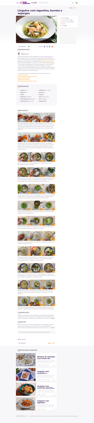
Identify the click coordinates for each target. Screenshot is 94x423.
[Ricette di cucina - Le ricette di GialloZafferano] (77, 3)
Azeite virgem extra (24, 98)
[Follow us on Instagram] (47, 47)
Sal (39, 98)
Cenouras (41, 94)
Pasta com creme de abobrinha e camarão (27, 81)
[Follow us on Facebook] (45, 47)
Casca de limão (42, 101)
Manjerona (22, 96)
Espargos (22, 92)
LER (53, 379)
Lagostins (41, 90)
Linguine (22, 90)
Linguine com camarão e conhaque (43, 372)
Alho (40, 96)
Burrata (41, 92)
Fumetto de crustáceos (46, 61)
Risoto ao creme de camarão (24, 78)
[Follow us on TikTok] (50, 47)
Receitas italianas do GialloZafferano (28, 2)
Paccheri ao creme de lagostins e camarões (27, 76)
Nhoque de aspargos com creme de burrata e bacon (46, 357)
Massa (19, 7)
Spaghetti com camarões (23, 79)
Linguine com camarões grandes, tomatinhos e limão (45, 387)
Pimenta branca (24, 101)
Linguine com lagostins (23, 74)
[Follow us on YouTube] (52, 47)
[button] (51, 318)
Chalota (22, 94)
